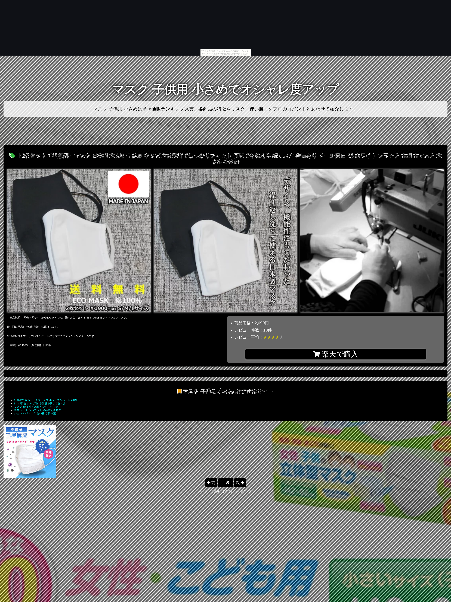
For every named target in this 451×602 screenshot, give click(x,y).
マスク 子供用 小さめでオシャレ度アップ (225, 89)
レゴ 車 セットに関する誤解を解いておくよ (40, 403)
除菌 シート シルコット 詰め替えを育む (37, 410)
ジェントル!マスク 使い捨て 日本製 (35, 413)
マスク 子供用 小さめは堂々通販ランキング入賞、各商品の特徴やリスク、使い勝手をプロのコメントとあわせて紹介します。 (225, 109)
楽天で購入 (339, 354)
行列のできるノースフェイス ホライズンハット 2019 (45, 400)
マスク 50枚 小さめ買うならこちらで (36, 406)
